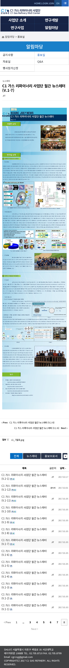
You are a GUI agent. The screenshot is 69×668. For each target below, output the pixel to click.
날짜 (62, 468)
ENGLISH (58, 3)
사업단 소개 (17, 20)
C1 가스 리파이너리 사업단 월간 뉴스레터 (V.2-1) (24, 477)
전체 (16, 456)
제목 (24, 468)
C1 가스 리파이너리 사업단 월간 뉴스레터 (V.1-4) (24, 574)
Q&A (40, 61)
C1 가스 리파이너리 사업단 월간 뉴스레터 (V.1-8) (24, 531)
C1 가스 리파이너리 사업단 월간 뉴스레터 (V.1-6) (24, 553)
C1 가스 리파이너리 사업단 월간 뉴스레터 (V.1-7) (33, 88)
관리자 (52, 487)
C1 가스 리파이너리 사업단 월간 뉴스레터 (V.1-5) (24, 563)
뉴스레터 (32, 456)
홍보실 (41, 55)
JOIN (51, 3)
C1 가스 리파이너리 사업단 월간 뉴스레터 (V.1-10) (24, 509)
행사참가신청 (10, 68)
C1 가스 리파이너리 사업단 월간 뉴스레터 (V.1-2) (24, 596)
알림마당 (51, 27)
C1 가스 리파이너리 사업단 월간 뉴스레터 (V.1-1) (24, 607)
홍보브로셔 (51, 456)
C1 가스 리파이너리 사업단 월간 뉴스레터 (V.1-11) (24, 498)
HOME (37, 3)
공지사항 (8, 55)
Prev (8, 622)
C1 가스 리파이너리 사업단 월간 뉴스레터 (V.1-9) (24, 520)
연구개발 (51, 20)
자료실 (6, 61)
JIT (4, 95)
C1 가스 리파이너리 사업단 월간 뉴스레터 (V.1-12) (24, 487)
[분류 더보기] (65, 456)
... (23, 622)
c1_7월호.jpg (17, 439)
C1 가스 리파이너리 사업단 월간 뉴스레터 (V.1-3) (24, 585)
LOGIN (44, 3)
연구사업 (17, 27)
